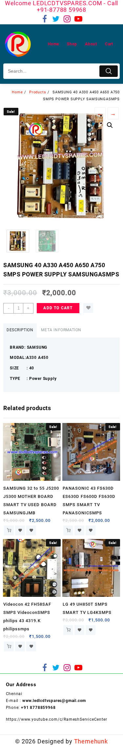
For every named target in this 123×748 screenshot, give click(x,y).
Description (20, 330)
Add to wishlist (88, 308)
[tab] (20, 330)
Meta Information (61, 330)
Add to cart (57, 308)
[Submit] (108, 71)
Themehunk (91, 741)
